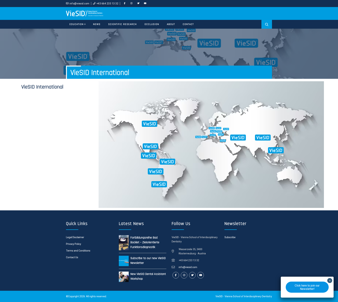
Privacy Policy (73, 244)
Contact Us (72, 257)
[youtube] (145, 3)
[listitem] (140, 162)
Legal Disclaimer (75, 237)
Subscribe (230, 237)
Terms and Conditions (78, 250)
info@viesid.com (79, 3)
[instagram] (131, 3)
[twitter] (138, 3)
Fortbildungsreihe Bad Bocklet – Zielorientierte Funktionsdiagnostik (144, 242)
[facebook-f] (124, 3)
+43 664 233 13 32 (107, 3)
